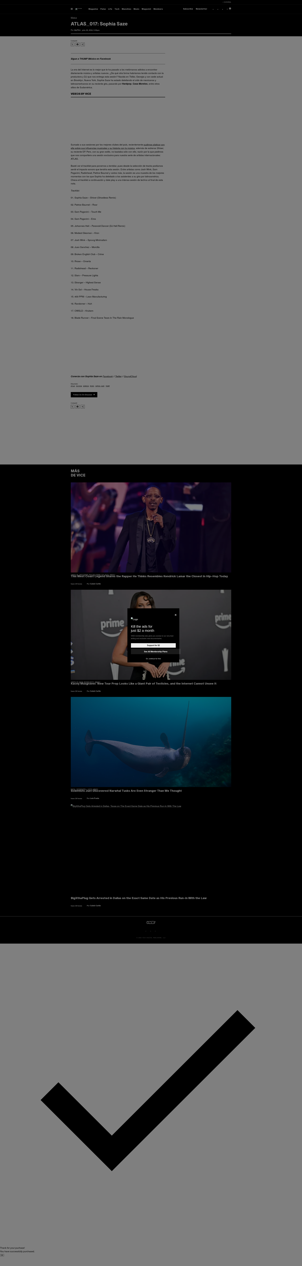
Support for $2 (153, 645)
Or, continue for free (153, 659)
